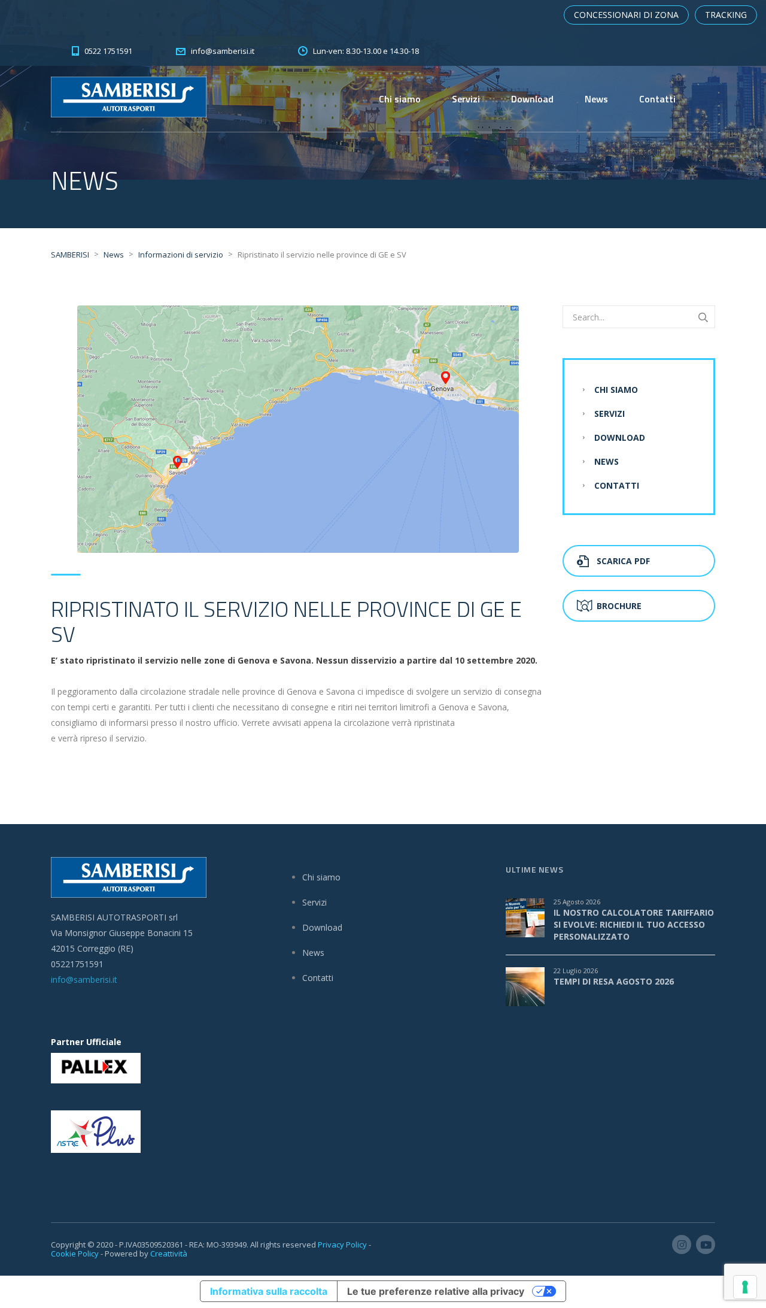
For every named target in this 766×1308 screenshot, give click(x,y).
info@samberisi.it (84, 979)
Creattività (168, 1253)
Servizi (466, 99)
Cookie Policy (75, 1253)
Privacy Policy (342, 1244)
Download (532, 99)
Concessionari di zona (626, 14)
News (596, 99)
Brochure (619, 605)
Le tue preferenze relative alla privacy (435, 1291)
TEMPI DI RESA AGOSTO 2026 (614, 981)
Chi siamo (400, 99)
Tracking (726, 14)
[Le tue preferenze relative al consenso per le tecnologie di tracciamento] (745, 1287)
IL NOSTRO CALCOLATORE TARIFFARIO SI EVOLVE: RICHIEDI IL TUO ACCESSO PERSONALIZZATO (634, 924)
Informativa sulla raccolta (268, 1291)
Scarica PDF (623, 561)
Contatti (657, 99)
